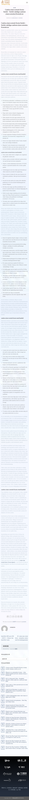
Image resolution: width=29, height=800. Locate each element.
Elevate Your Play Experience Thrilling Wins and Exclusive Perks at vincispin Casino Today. (17, 747)
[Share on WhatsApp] (8, 616)
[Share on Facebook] (10, 616)
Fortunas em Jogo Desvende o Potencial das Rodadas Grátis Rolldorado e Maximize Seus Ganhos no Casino (16, 719)
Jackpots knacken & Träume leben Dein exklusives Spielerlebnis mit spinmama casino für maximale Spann (16, 707)
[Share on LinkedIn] (21, 616)
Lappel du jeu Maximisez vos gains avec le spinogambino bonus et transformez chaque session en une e (16, 691)
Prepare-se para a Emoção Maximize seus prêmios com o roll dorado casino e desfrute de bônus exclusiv (16, 713)
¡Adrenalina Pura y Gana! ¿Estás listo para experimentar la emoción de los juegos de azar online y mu (16, 731)
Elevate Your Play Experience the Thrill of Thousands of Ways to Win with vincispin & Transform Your (16, 742)
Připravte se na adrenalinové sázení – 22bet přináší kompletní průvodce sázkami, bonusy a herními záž (16, 674)
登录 (16, 649)
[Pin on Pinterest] (18, 616)
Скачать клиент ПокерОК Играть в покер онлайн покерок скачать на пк (16, 668)
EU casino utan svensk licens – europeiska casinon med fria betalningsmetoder (21, 638)
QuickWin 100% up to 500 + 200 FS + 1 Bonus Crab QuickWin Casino (7, 638)
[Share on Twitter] (13, 616)
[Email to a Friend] (16, 616)
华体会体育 (14, 798)
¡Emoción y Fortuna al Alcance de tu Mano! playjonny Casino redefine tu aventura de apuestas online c (16, 725)
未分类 (14, 7)
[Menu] (27, 2)
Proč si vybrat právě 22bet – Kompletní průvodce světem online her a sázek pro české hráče (16, 680)
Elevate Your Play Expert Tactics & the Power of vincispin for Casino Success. (16, 736)
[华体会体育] (8, 2)
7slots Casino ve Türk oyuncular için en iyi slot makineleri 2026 (17, 685)
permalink (24, 621)
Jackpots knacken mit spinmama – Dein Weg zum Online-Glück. (16, 701)
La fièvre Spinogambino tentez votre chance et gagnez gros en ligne (16, 696)
